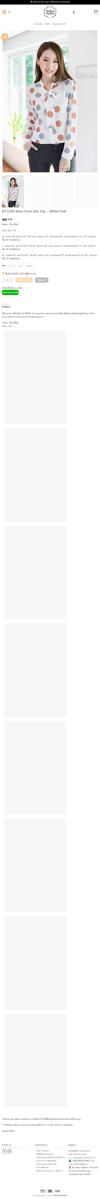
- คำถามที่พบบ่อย (42, 1167)
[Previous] (7, 101)
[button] (4, 12)
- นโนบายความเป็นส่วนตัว (46, 1164)
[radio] (12, 266)
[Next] (92, 101)
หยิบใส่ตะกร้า (24, 280)
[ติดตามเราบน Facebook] (4, 1151)
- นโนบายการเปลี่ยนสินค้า (46, 1161)
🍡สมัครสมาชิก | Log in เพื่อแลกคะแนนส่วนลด (50, 2)
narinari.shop (84, 1151)
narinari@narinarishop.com (84, 1158)
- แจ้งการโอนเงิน (42, 1151)
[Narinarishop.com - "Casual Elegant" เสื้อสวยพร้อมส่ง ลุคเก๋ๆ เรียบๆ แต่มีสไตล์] (50, 12)
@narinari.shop (80, 1154)
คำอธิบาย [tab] (6, 307)
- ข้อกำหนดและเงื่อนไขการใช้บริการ (50, 1157)
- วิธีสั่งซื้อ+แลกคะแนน (44, 1154)
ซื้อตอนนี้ (42, 280)
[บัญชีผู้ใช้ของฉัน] (74, 12)
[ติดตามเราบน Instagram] (9, 1151)
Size (47, 24)
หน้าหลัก (38, 24)
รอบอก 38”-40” (59, 24)
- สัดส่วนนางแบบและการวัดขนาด (49, 1171)
